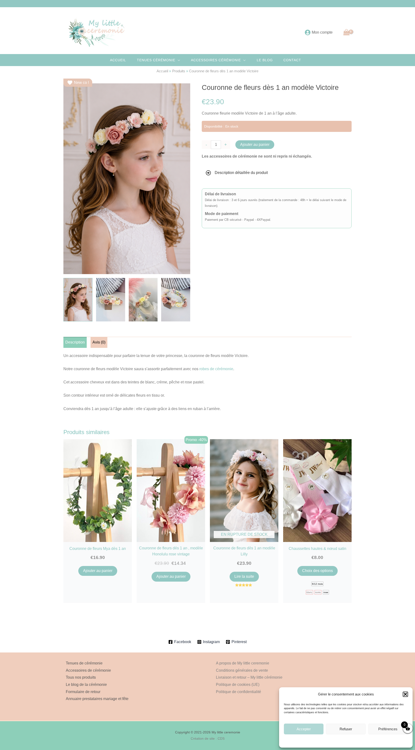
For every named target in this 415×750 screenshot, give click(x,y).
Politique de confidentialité (238, 692)
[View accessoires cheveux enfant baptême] (143, 299)
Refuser (346, 729)
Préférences (387, 729)
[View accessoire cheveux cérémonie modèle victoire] (110, 299)
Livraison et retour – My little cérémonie (249, 677)
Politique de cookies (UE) (237, 684)
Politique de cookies (325, 740)
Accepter (304, 729)
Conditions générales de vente (357, 740)
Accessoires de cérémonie (88, 670)
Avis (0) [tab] (98, 342)
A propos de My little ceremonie (242, 663)
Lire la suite (244, 576)
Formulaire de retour (83, 692)
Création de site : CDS (208, 738)
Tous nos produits (81, 677)
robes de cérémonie (216, 369)
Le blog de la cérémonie (86, 684)
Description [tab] (75, 342)
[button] (405, 694)
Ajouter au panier (254, 144)
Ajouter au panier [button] (97, 571)
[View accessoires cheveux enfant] (175, 299)
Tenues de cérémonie (84, 663)
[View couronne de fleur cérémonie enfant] (77, 299)
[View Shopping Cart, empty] (346, 32)
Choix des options (317, 571)
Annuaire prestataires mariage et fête (97, 699)
